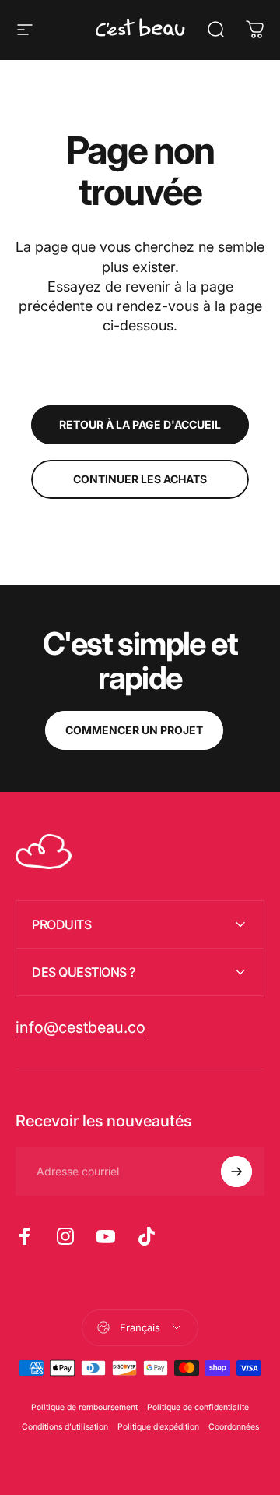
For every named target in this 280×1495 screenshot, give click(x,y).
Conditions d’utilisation (65, 1427)
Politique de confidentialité (198, 1407)
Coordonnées (233, 1427)
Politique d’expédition (158, 1427)
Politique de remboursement (84, 1407)
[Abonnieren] (236, 1171)
